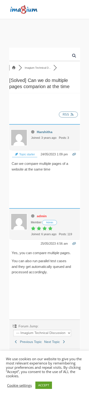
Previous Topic (30, 342)
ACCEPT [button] (43, 385)
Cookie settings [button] (19, 385)
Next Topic (53, 342)
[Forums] (14, 67)
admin (42, 216)
